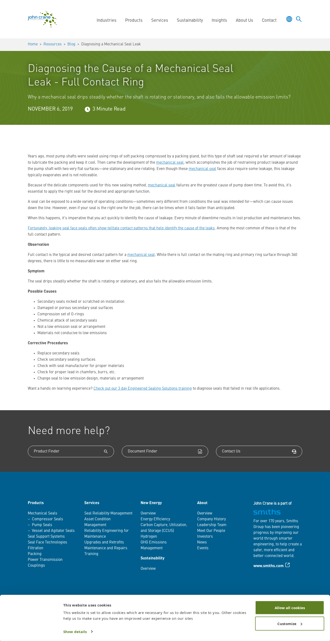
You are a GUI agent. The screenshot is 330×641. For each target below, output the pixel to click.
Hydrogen (149, 537)
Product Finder (46, 451)
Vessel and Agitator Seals (53, 531)
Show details (75, 631)
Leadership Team (211, 525)
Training (91, 554)
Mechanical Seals (42, 513)
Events (202, 548)
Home (33, 44)
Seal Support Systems (46, 537)
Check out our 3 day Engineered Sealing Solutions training (142, 389)
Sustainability (153, 558)
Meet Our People (211, 531)
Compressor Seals (47, 519)
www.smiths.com (268, 566)
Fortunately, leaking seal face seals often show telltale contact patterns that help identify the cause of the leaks (121, 228)
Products (36, 503)
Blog (71, 44)
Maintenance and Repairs (105, 548)
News (202, 542)
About (202, 503)
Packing (35, 554)
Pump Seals (42, 525)
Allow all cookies (290, 607)
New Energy (151, 503)
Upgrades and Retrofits (104, 542)
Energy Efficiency (155, 519)
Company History (211, 519)
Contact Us (231, 451)
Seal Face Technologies (47, 542)
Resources (52, 44)
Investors (205, 537)
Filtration (35, 548)
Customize (286, 623)
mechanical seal (170, 163)
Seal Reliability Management (108, 513)
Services (91, 503)
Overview (148, 513)
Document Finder (142, 451)
